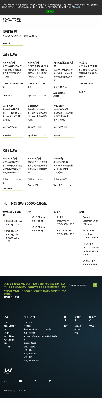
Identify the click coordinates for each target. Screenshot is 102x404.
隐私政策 (77, 7)
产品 (6, 316)
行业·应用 (29, 316)
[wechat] (5, 381)
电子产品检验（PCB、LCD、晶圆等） (38, 329)
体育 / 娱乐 (28, 357)
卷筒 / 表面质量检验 (31, 360)
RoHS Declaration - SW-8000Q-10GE (65, 221)
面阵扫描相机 (9, 336)
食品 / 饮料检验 (29, 332)
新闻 (76, 332)
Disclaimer (23, 390)
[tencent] (35, 381)
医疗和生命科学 (30, 343)
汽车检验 (27, 326)
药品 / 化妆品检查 (30, 353)
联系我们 (92, 318)
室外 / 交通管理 (29, 346)
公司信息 (77, 318)
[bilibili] (50, 381)
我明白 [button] (50, 11)
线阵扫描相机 (9, 339)
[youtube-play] (20, 381)
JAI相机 (7, 332)
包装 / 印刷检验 (29, 350)
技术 (65, 318)
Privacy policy (9, 390)
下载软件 (7, 346)
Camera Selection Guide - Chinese (91, 221)
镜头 (5, 343)
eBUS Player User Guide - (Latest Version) (91, 234)
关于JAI (77, 329)
